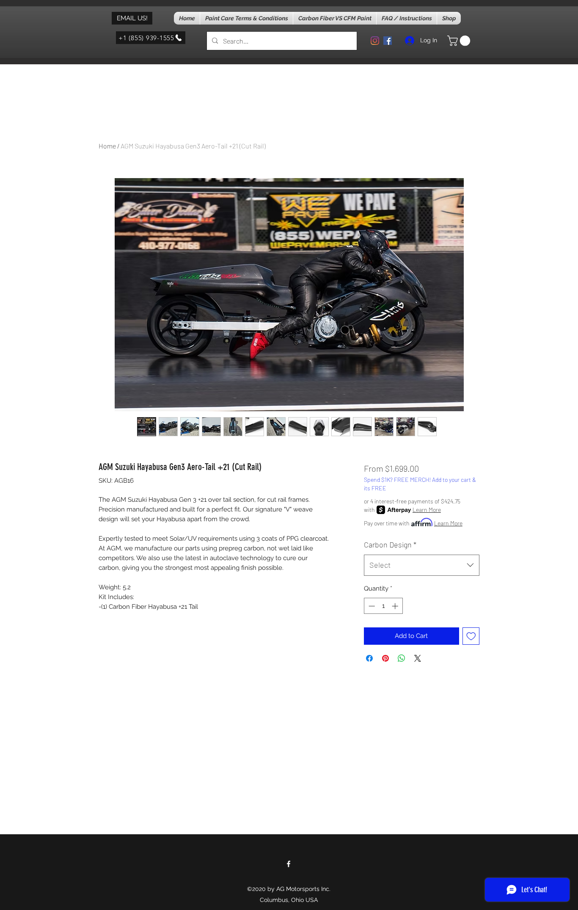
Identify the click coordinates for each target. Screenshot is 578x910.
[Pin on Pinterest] (385, 658)
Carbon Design (390, 544)
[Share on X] (418, 658)
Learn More (427, 509)
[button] (460, 41)
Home (107, 146)
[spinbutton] (383, 606)
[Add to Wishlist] (471, 636)
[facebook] (387, 40)
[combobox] (421, 565)
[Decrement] (371, 606)
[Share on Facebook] (369, 658)
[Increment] (396, 606)
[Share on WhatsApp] (401, 658)
